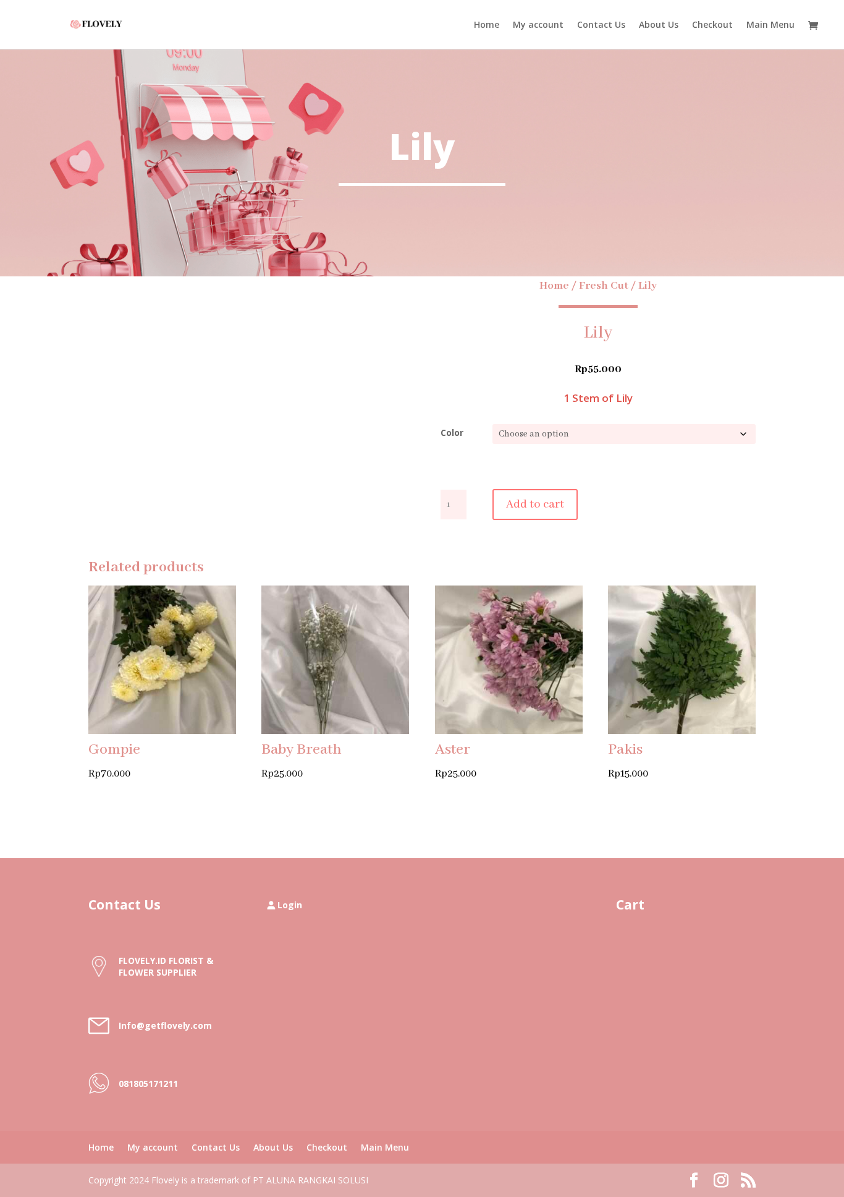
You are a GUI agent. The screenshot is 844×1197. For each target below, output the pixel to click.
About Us (658, 25)
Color (452, 432)
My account (538, 25)
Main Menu (770, 25)
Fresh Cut (603, 285)
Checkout (712, 25)
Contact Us (601, 25)
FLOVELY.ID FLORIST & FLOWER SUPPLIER (166, 967)
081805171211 (148, 1083)
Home (486, 25)
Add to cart (535, 504)
